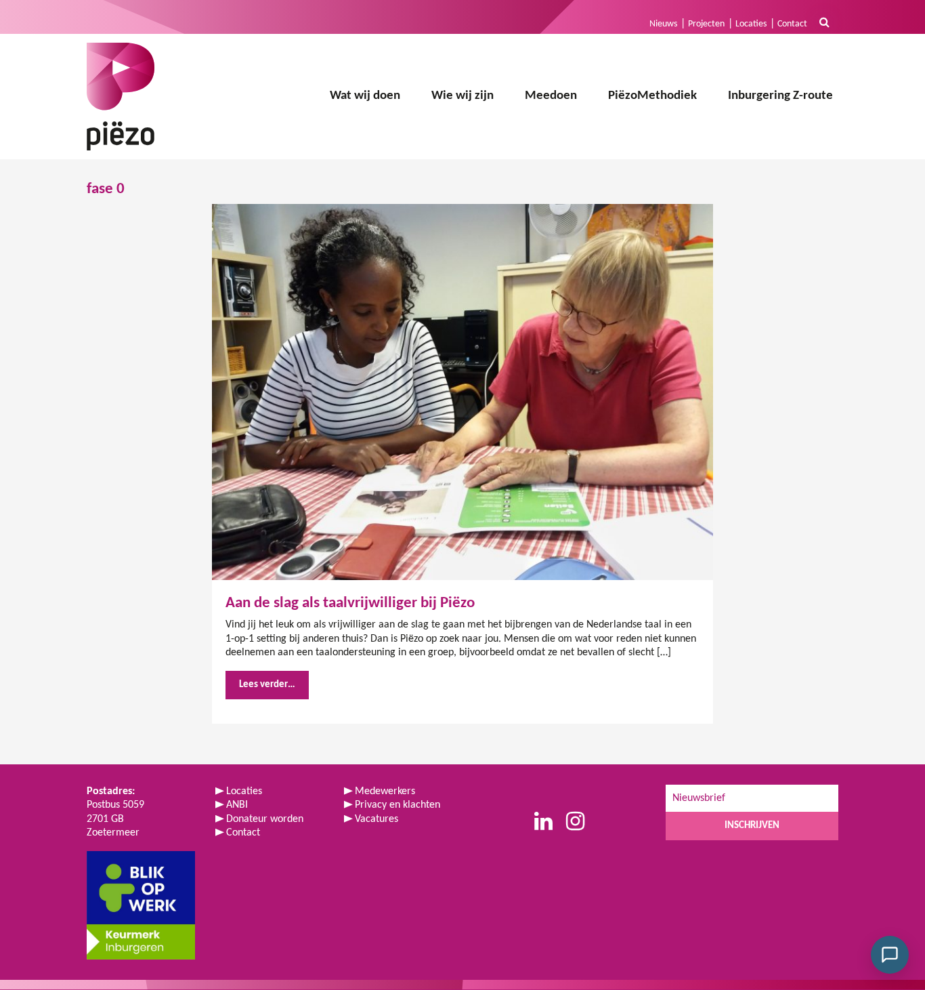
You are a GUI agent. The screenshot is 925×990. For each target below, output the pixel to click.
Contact (792, 24)
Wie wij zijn (462, 95)
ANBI (237, 805)
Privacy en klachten (397, 805)
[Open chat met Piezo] (890, 955)
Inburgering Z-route (780, 95)
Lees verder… (267, 685)
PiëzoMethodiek (652, 95)
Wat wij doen (365, 95)
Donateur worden (264, 819)
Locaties (751, 24)
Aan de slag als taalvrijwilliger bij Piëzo (350, 603)
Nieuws (663, 24)
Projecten (706, 24)
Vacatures (376, 819)
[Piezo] (120, 96)
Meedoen (551, 95)
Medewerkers (385, 791)
